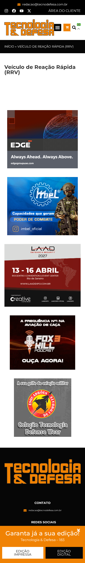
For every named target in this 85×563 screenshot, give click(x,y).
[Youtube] (22, 11)
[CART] (67, 27)
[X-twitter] (29, 11)
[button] (57, 27)
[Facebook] (14, 11)
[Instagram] (6, 11)
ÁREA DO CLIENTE (64, 11)
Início (9, 46)
